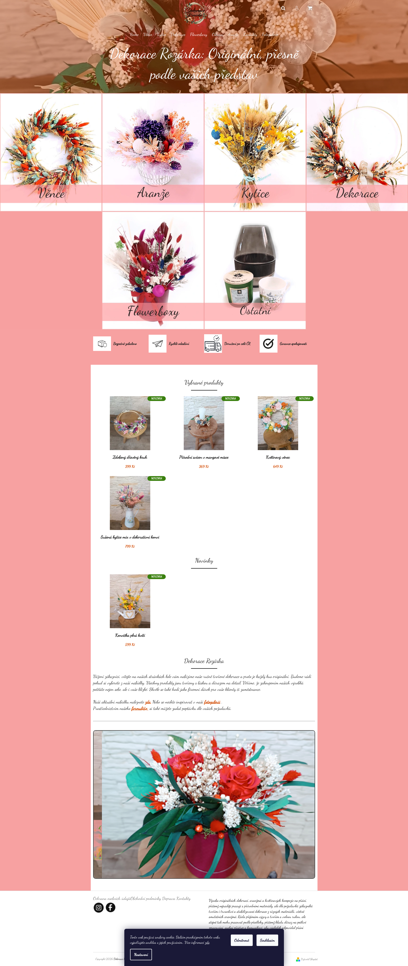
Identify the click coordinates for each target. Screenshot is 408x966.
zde (207, 942)
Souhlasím (267, 940)
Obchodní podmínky (146, 898)
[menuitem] (134, 34)
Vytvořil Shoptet (309, 959)
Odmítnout (241, 940)
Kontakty (183, 898)
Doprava (168, 898)
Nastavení (141, 954)
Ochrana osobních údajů (112, 898)
